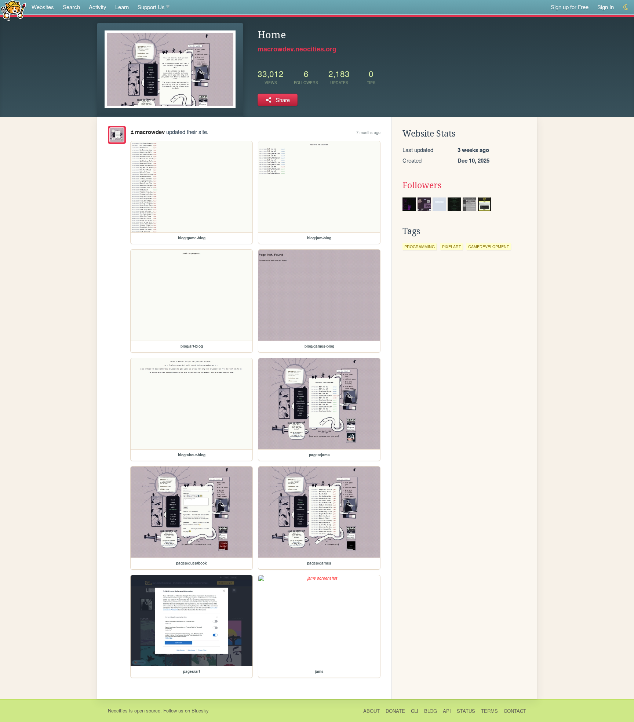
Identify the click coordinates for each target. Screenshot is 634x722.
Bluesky (200, 710)
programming (419, 246)
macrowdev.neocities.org (297, 49)
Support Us (151, 7)
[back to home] (13, 10)
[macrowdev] (116, 134)
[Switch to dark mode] (626, 7)
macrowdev (150, 132)
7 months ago (368, 132)
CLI (414, 710)
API (447, 710)
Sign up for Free (570, 7)
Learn (122, 7)
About (371, 710)
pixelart (451, 246)
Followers (421, 185)
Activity (97, 7)
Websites (43, 7)
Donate (395, 710)
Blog (430, 710)
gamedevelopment (488, 246)
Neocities (118, 710)
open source (147, 710)
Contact (515, 710)
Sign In (605, 7)
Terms (489, 710)
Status (466, 710)
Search (71, 7)
